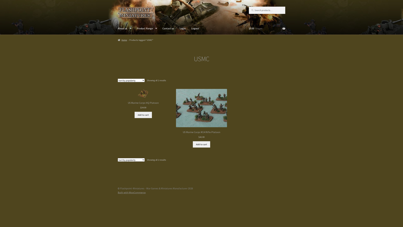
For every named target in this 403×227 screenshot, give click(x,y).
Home (124, 40)
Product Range (145, 28)
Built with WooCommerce (132, 192)
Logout (195, 28)
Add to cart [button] (143, 115)
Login (183, 28)
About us (122, 28)
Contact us (168, 28)
